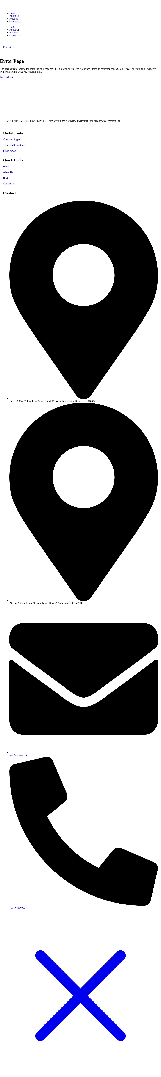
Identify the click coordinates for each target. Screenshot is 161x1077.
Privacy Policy (10, 150)
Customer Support (12, 139)
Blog (5, 177)
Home (12, 13)
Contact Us (15, 21)
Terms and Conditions (14, 145)
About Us (14, 16)
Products (13, 18)
